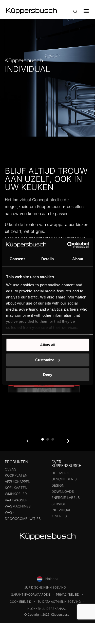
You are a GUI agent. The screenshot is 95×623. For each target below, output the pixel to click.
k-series (59, 516)
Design (57, 485)
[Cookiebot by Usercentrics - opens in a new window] (67, 245)
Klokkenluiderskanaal (47, 609)
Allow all (47, 345)
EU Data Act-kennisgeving (59, 601)
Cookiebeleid (20, 601)
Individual (61, 510)
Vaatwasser (16, 500)
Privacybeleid (67, 594)
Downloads (62, 491)
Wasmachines (18, 506)
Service (58, 504)
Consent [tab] (17, 259)
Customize (44, 360)
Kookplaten (16, 475)
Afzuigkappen (17, 482)
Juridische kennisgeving (45, 587)
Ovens (10, 469)
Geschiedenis (64, 479)
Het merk (60, 473)
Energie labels (65, 498)
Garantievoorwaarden (30, 594)
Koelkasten (16, 488)
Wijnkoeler (16, 494)
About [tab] (77, 259)
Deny (47, 374)
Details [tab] (47, 259)
